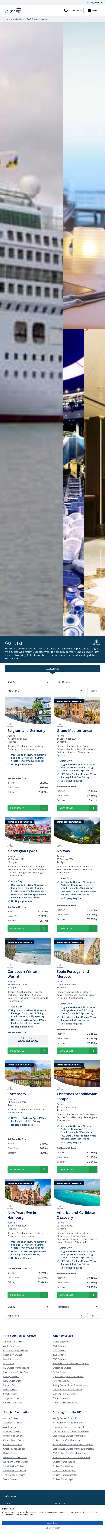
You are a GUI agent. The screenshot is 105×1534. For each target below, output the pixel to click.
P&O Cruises (32, 19)
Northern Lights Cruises (15, 1461)
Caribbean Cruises (12, 1444)
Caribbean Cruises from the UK (68, 1427)
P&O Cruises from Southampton (69, 1453)
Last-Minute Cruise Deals (16, 1372)
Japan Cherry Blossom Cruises (68, 1376)
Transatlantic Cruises (14, 1474)
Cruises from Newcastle (64, 1474)
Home (7, 19)
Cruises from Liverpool (64, 1470)
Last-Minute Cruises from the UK (69, 1435)
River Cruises (10, 1389)
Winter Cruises (60, 1398)
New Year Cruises (61, 1380)
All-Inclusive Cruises (13, 1341)
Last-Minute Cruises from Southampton (73, 1448)
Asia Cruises (9, 1427)
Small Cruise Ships (12, 1402)
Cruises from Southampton (66, 1440)
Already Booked (94, 2)
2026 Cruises (59, 1346)
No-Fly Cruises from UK (64, 1418)
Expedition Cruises (12, 1354)
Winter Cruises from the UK (66, 1402)
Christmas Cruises (61, 1367)
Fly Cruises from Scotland (16, 1367)
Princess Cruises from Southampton (71, 1457)
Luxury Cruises (11, 1376)
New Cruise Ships (12, 1380)
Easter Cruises (59, 1372)
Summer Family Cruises (64, 1393)
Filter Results (63, 682)
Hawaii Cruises (10, 1453)
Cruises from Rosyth (62, 1479)
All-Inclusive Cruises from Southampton (72, 1444)
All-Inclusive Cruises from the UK (69, 1422)
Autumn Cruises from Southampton (70, 1363)
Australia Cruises (12, 1431)
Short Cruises (10, 1393)
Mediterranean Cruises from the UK (70, 1431)
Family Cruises (10, 1359)
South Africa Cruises (13, 1466)
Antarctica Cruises (12, 1422)
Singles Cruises (11, 1398)
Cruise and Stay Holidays (15, 1350)
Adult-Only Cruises (12, 1346)
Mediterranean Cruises (15, 1457)
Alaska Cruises (10, 1418)
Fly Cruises (8, 1363)
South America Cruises (14, 1470)
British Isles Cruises (13, 1435)
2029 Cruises (59, 1359)
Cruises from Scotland (63, 1461)
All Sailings (52, 669)
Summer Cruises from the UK (67, 1389)
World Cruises (10, 1479)
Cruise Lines (18, 19)
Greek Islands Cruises (14, 1448)
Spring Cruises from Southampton (70, 1385)
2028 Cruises (59, 1354)
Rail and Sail (9, 1385)
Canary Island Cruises (14, 1440)
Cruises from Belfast (63, 1466)
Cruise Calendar (60, 1341)
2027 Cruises (59, 1350)
